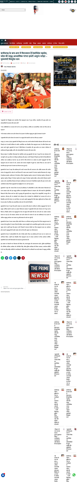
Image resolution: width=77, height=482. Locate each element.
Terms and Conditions (42, 1)
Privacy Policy (32, 1)
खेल (30, 43)
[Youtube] (65, 1)
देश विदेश (12, 43)
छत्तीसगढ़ (19, 43)
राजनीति (25, 43)
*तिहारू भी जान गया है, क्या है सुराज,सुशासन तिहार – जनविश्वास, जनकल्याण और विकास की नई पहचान (69, 156)
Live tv (17, 1)
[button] (2, 258)
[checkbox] (73, 10)
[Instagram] (72, 1)
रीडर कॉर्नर (61, 43)
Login (51, 1)
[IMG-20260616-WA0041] (65, 85)
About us (12, 1)
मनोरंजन (49, 43)
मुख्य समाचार (4, 43)
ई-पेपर (55, 43)
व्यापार (44, 43)
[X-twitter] (62, 1)
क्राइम (39, 43)
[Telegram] (69, 1)
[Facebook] (59, 1)
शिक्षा (34, 43)
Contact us (24, 1)
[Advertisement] (38, 27)
